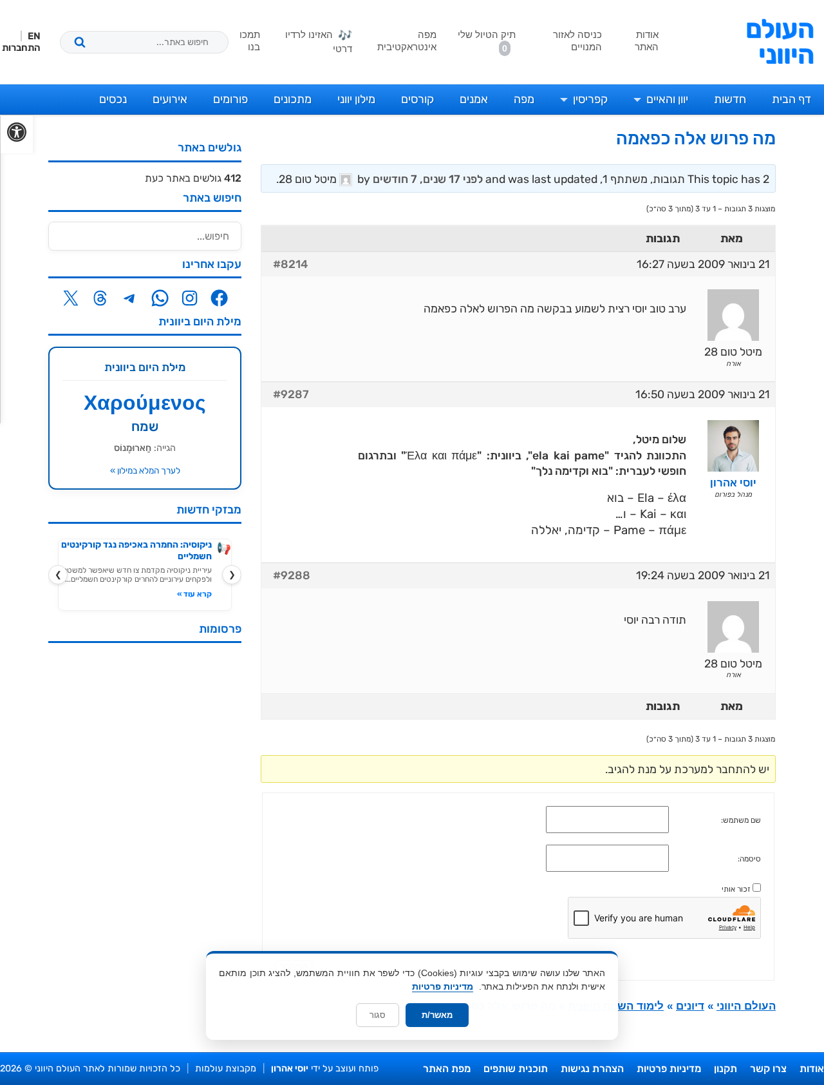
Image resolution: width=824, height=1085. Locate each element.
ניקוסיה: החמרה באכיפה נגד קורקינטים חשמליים (136, 550)
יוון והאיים (667, 99)
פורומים (230, 99)
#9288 (291, 575)
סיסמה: (749, 858)
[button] (16, 134)
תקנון (725, 1068)
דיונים (690, 1006)
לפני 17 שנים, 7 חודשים (428, 179)
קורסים (417, 99)
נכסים (113, 99)
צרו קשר (768, 1068)
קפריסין (590, 99)
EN (34, 36)
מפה (524, 99)
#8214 (290, 264)
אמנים (474, 99)
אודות (812, 1068)
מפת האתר (447, 1068)
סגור (378, 1015)
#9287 (291, 394)
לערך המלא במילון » (145, 470)
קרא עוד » (194, 594)
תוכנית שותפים (515, 1068)
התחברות (21, 47)
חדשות (730, 99)
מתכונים (293, 99)
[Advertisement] (144, 846)
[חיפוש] (79, 42)
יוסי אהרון (289, 1068)
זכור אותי (736, 889)
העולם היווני (779, 42)
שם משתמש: (741, 820)
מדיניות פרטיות (669, 1068)
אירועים (170, 99)
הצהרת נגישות (592, 1068)
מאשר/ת (437, 1015)
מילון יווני (356, 99)
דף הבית (791, 99)
